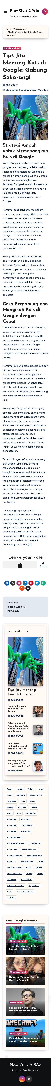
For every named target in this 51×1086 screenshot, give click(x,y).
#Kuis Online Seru (27, 90)
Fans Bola (11, 801)
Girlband (22, 807)
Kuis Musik (35, 843)
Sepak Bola (34, 886)
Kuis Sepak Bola (34, 856)
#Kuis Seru (42, 90)
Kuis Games (26, 825)
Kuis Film (25, 819)
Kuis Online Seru (29, 849)
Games (10, 807)
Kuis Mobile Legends (16, 843)
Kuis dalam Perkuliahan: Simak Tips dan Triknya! (17, 746)
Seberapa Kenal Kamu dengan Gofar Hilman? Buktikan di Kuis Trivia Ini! (25, 1011)
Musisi (29, 874)
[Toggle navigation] (5, 11)
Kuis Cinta (11, 819)
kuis (19, 813)
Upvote (20, 564)
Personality (26, 880)
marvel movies (27, 862)
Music (28, 868)
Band (9, 795)
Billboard (20, 795)
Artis (41, 789)
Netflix (40, 874)
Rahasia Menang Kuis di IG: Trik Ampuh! (17, 709)
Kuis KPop (11, 831)
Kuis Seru (11, 862)
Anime (31, 789)
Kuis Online (12, 849)
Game (32, 801)
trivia (9, 892)
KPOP (9, 813)
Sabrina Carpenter (15, 886)
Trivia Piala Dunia (25, 892)
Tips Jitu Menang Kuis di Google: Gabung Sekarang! (23, 694)
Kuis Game (11, 825)
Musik (39, 868)
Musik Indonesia (14, 874)
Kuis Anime (31, 813)
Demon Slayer (36, 795)
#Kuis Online (12, 90)
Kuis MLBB (25, 831)
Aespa (10, 789)
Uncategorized (12, 48)
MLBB (40, 862)
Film (23, 801)
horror (34, 807)
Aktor (20, 789)
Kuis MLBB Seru (14, 837)
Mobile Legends (14, 868)
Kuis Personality (14, 856)
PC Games (11, 880)
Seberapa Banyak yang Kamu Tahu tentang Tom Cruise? (19, 763)
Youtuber (11, 898)
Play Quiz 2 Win (24, 11)
